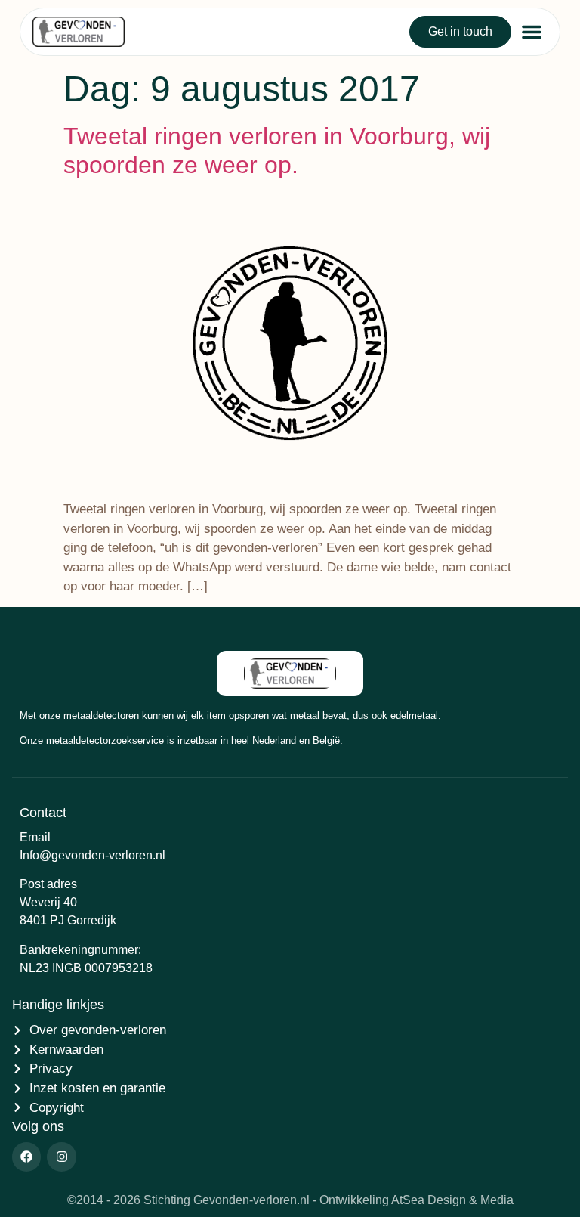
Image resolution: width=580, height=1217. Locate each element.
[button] (532, 32)
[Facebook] (26, 1156)
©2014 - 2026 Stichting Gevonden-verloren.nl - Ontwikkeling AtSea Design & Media (290, 1200)
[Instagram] (61, 1156)
